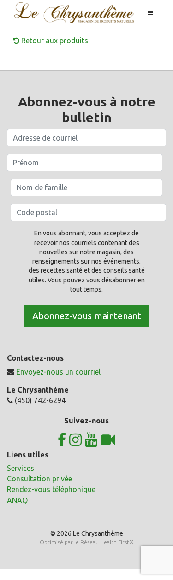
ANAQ (17, 500)
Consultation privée (39, 479)
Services (20, 468)
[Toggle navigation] (150, 13)
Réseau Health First (104, 542)
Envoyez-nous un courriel (58, 372)
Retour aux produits (53, 40)
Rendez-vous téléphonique (51, 489)
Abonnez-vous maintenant (86, 316)
